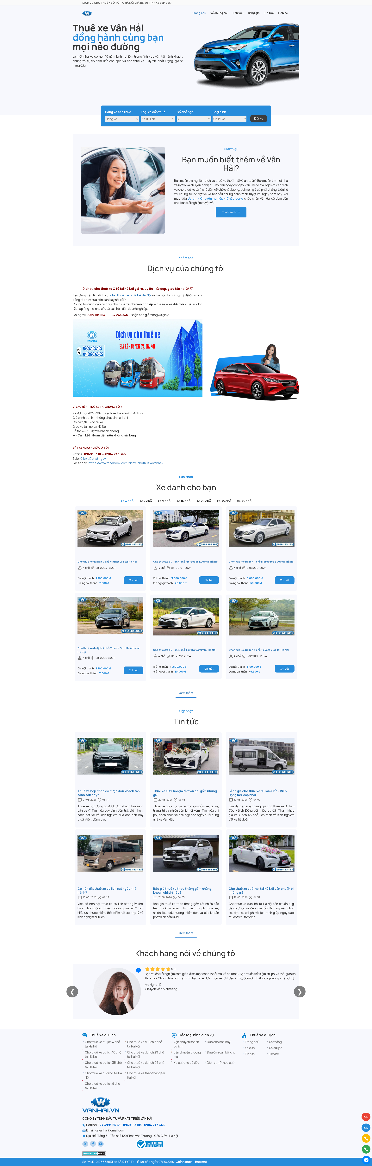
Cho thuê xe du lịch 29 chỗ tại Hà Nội (145, 1054)
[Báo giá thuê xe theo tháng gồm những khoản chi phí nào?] (186, 860)
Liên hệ (274, 1054)
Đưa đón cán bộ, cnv (221, 1052)
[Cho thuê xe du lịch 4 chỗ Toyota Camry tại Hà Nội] (186, 623)
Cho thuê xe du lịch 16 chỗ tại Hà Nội (103, 1054)
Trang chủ (252, 1042)
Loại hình (219, 112)
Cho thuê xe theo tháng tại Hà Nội (146, 1075)
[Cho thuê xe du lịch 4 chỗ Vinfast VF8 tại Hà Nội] (110, 535)
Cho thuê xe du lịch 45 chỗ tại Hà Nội (145, 1064)
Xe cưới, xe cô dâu (186, 1062)
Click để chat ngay (93, 458)
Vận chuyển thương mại (187, 1054)
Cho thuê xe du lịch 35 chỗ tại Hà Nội (103, 1064)
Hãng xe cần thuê (118, 112)
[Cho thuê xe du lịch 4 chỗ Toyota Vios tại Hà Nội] (261, 623)
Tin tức (250, 1054)
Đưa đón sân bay (218, 1042)
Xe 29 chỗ (203, 501)
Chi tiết (133, 580)
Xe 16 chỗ (183, 501)
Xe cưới (250, 1048)
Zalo (366, 1127)
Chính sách (184, 1162)
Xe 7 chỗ (145, 501)
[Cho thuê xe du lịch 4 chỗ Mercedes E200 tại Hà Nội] (186, 535)
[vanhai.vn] (149, 1144)
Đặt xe (258, 118)
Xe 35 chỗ (224, 501)
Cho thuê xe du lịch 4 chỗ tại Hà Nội (102, 1044)
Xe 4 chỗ (127, 501)
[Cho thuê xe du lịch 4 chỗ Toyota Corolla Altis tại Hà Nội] (110, 621)
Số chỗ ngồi (185, 112)
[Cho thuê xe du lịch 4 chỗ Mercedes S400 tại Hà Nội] (261, 535)
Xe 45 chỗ (244, 501)
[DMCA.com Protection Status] (94, 1153)
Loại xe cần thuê (153, 112)
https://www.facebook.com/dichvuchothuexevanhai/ (126, 463)
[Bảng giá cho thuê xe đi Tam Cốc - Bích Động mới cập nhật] (261, 762)
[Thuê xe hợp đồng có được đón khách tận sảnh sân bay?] (110, 762)
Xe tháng (275, 1042)
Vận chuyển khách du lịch (186, 1044)
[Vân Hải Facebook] (93, 1144)
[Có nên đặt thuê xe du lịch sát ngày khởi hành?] (110, 860)
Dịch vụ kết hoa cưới (221, 1062)
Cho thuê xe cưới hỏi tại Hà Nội (103, 1075)
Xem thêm (186, 693)
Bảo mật (201, 1162)
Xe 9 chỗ (164, 501)
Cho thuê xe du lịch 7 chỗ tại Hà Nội (144, 1044)
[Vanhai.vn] (87, 13)
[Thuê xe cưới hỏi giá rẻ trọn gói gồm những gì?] (186, 762)
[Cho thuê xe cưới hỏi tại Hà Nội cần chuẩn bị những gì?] (261, 860)
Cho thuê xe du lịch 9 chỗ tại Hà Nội (102, 1085)
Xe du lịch (275, 1048)
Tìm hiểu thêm (231, 212)
